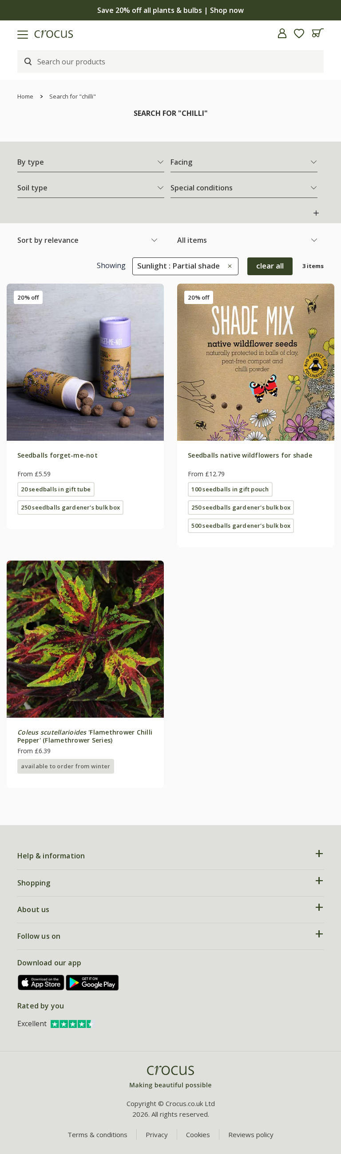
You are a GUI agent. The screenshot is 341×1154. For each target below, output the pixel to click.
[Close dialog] (322, 489)
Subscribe (251, 638)
